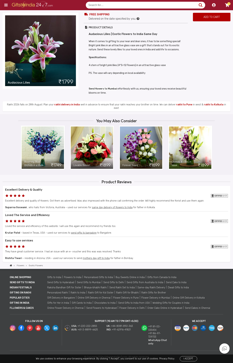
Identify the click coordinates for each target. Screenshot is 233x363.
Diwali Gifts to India (178, 287)
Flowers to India (72, 277)
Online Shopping (20, 277)
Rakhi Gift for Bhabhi (127, 292)
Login (213, 5)
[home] (11, 265)
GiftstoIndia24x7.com (32, 5)
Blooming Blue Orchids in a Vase (33, 163)
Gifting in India (19, 302)
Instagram (13, 328)
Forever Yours (130, 165)
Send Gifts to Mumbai (89, 282)
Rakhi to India (78, 292)
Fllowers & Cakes (22, 308)
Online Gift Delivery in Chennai (94, 297)
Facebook (21, 328)
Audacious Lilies (19, 82)
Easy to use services (19, 240)
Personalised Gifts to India (98, 277)
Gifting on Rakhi (20, 292)
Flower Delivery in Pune (126, 297)
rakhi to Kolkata (213, 104)
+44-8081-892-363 (122, 326)
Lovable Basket (81, 165)
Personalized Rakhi (57, 292)
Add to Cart (211, 17)
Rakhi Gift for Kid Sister (100, 292)
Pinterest (30, 328)
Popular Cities (20, 297)
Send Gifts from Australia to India (145, 282)
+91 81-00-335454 (154, 328)
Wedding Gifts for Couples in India (170, 302)
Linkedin (55, 328)
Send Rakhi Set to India (122, 287)
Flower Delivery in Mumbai (155, 297)
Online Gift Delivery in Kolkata (189, 297)
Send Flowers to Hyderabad (101, 308)
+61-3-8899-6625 (88, 329)
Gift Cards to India (82, 302)
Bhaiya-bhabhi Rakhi (95, 287)
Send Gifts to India (22, 282)
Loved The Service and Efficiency (27, 215)
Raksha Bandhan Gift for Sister (64, 287)
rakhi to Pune (184, 104)
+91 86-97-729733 (154, 335)
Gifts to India (54, 277)
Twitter (47, 328)
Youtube (38, 328)
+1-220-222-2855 (87, 326)
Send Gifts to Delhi (113, 282)
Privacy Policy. (167, 358)
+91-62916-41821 (121, 329)
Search (200, 5)
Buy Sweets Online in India (130, 277)
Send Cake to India (176, 282)
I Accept (188, 358)
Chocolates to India (104, 302)
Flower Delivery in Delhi (132, 308)
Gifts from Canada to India (161, 277)
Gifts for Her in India (58, 302)
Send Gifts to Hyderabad (60, 282)
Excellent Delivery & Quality (23, 189)
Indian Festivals (21, 287)
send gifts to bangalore (84, 232)
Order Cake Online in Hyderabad (164, 308)
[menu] (6, 5)
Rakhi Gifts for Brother (153, 292)
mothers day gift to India (96, 258)
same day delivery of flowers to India (112, 207)
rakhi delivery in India (67, 104)
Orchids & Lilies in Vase (181, 163)
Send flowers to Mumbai (103, 88)
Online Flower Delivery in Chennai (65, 308)
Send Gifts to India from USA (134, 302)
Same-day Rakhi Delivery (151, 287)
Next (212, 147)
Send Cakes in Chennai (197, 308)
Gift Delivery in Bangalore (61, 297)
